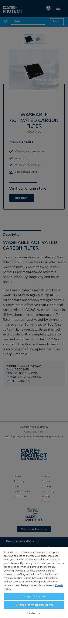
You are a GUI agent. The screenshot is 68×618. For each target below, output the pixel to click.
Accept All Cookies (33, 596)
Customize (34, 613)
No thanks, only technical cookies (34, 605)
